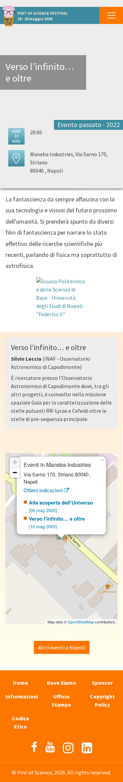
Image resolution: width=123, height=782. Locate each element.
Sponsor (102, 682)
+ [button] (15, 462)
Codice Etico (20, 722)
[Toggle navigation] (111, 15)
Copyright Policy (102, 700)
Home (20, 682)
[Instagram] (68, 748)
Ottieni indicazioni (44, 490)
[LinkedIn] (87, 748)
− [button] (15, 472)
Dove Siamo (61, 682)
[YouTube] (50, 747)
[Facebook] (34, 747)
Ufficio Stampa (61, 700)
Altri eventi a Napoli (61, 647)
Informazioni (21, 696)
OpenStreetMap (81, 621)
